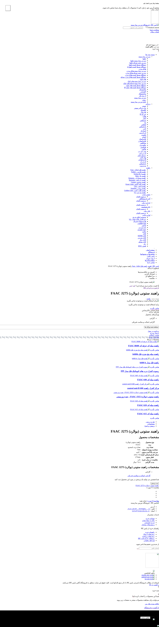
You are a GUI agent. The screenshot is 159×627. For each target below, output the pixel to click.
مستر (144, 106)
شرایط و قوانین (149, 540)
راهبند (148, 168)
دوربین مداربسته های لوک (137, 81)
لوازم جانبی (146, 215)
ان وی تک (142, 96)
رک (145, 244)
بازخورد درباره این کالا (151, 288)
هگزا (144, 116)
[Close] (7, 8)
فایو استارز (142, 141)
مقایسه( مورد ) (153, 501)
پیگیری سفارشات (148, 520)
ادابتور (144, 225)
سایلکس (143, 143)
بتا (145, 122)
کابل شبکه (142, 242)
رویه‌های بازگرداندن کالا (146, 538)
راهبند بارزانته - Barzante (137, 180)
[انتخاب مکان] (155, 10)
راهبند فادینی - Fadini (138, 172)
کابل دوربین (142, 238)
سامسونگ (142, 94)
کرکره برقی (146, 203)
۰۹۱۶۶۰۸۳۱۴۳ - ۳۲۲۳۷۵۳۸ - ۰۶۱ (138, 509)
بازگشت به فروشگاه (151, 608)
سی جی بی (142, 151)
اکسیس (143, 92)
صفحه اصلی (150, 250)
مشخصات (151, 424)
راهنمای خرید (150, 532)
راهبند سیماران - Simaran (137, 178)
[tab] (77, 422)
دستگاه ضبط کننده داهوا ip (136, 67)
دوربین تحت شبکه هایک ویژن (135, 73)
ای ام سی (142, 133)
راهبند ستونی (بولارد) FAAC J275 (147, 485)
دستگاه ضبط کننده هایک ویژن (135, 75)
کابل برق (143, 240)
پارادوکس (142, 127)
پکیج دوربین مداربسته (138, 102)
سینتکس (143, 120)
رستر (144, 100)
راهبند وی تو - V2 (140, 192)
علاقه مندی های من (152, 604)
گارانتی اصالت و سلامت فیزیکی (139, 476)
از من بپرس (150, 258)
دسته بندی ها (150, 54)
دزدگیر (148, 104)
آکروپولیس (142, 159)
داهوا (144, 59)
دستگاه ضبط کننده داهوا (137, 65)
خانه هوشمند (145, 207)
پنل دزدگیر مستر (140, 108)
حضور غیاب (146, 194)
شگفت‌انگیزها (150, 260)
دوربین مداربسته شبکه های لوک (134, 83)
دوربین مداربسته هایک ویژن (136, 71)
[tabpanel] (79, 621)
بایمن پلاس (151, 256)
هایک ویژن (142, 69)
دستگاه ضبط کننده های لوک (136, 85)
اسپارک (143, 131)
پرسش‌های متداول (148, 525)
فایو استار (142, 139)
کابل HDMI (142, 236)
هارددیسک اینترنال (139, 221)
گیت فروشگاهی (144, 199)
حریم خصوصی (149, 523)
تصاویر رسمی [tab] (145, 618)
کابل (144, 234)
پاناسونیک (142, 89)
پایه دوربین (142, 227)
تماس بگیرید (154, 308)
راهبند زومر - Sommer (138, 188)
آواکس (143, 124)
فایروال (143, 112)
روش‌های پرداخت (148, 536)
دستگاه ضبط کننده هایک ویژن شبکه (133, 77)
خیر (130, 286)
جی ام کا (143, 114)
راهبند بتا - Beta (140, 176)
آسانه (144, 137)
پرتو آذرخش (142, 155)
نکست (143, 135)
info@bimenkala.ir (141, 511)
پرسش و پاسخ (150, 426)
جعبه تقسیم (142, 229)
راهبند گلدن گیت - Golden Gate (135, 190)
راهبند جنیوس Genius (138, 182)
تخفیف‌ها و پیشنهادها (147, 254)
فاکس (144, 149)
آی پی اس (142, 153)
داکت (144, 232)
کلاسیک (143, 110)
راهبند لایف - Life (140, 186)
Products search (153, 27)
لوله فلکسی (141, 223)
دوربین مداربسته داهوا (138, 61)
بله (134, 286)
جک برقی (147, 211)
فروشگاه (151, 252)
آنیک (144, 118)
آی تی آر (143, 162)
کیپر (144, 129)
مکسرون (142, 145)
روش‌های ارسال (149, 534)
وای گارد (143, 157)
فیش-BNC (142, 246)
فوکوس (143, 147)
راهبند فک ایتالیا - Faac (138, 170)
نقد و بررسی (150, 422)
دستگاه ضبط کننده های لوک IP (135, 87)
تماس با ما (151, 262)
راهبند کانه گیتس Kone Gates (136, 184)
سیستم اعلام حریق (139, 217)
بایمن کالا (156, 266)
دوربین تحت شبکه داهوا (137, 63)
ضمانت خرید (150, 518)
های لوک (143, 79)
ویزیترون (143, 166)
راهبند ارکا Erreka (140, 174)
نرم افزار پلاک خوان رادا (137, 219)
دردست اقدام (141, 197)
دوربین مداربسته (144, 57)
